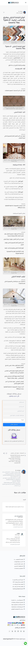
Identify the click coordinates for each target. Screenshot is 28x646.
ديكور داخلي (17, 453)
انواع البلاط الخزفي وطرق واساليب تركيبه (14, 248)
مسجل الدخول (15, 506)
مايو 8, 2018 (20, 517)
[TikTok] (9, 631)
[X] (12, 631)
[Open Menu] (26, 3)
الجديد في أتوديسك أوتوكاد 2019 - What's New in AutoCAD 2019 (14, 462)
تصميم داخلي (10, 56)
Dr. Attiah (20, 11)
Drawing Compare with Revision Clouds (15, 457)
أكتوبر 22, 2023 (19, 13)
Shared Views (17, 458)
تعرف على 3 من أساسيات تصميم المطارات (15, 90)
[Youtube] (21, 631)
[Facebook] (24, 631)
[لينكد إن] (15, 631)
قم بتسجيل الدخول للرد (18, 527)
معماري (12, 453)
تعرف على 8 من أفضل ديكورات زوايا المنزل (14, 239)
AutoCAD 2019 (13, 455)
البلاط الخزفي (19, 52)
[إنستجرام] (18, 631)
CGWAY (18, 533)
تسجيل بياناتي (14, 424)
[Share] (4, 453)
